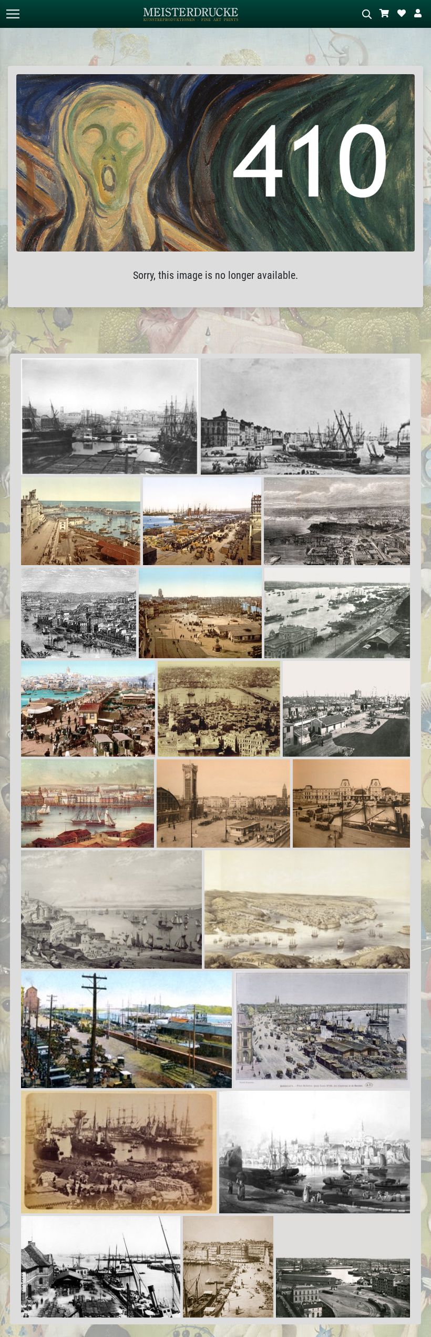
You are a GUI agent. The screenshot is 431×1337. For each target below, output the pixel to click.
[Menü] (12, 14)
